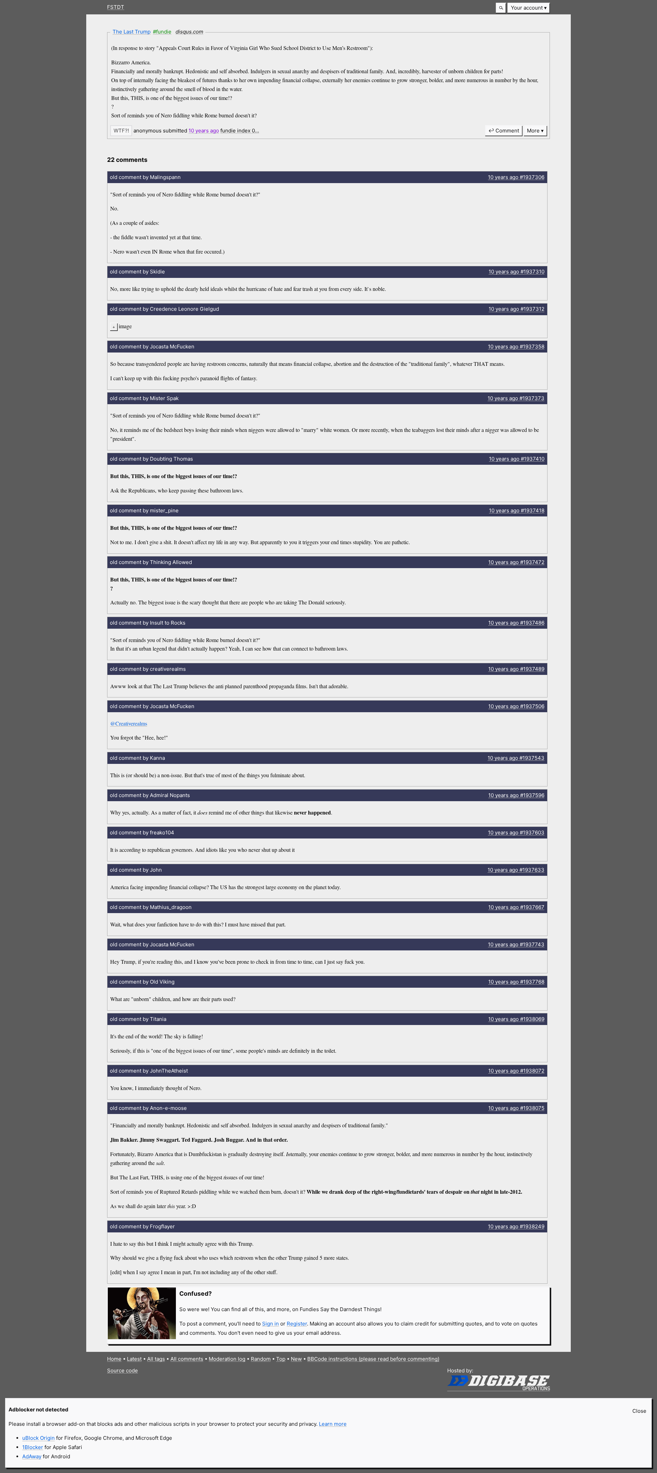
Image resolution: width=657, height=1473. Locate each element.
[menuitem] (528, 8)
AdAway (31, 1456)
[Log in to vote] (121, 130)
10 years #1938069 (516, 1019)
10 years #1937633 (516, 870)
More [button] (533, 130)
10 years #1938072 (516, 1070)
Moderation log (227, 1359)
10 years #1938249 (516, 1226)
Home (114, 1359)
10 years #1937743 (516, 944)
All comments (186, 1359)
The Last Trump (132, 31)
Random (261, 1359)
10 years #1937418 (516, 510)
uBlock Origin (38, 1438)
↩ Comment (503, 130)
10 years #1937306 (516, 177)
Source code (122, 1370)
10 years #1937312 (516, 309)
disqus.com (189, 31)
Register (297, 1323)
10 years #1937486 (516, 622)
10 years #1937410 (516, 459)
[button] (501, 8)
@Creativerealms (128, 723)
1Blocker (32, 1447)
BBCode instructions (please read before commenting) (373, 1359)
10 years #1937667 (516, 907)
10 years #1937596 (516, 795)
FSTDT (115, 7)
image (125, 326)
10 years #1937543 (516, 758)
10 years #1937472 (516, 562)
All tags (156, 1359)
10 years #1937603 (516, 832)
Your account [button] (527, 7)
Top (280, 1359)
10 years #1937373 (516, 398)
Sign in (270, 1323)
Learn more (333, 1424)
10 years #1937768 (516, 981)
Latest (134, 1359)
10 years (204, 130)
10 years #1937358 (516, 346)
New (296, 1359)
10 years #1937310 (516, 271)
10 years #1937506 (516, 706)
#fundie (162, 31)
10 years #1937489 (516, 669)
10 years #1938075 (516, 1108)
